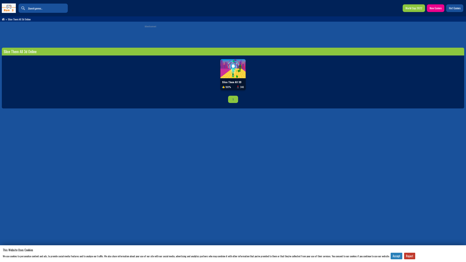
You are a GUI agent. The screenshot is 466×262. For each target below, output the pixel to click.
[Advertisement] (233, 36)
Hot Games (455, 8)
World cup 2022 (413, 8)
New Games (436, 8)
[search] (23, 8)
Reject (409, 256)
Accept (396, 256)
